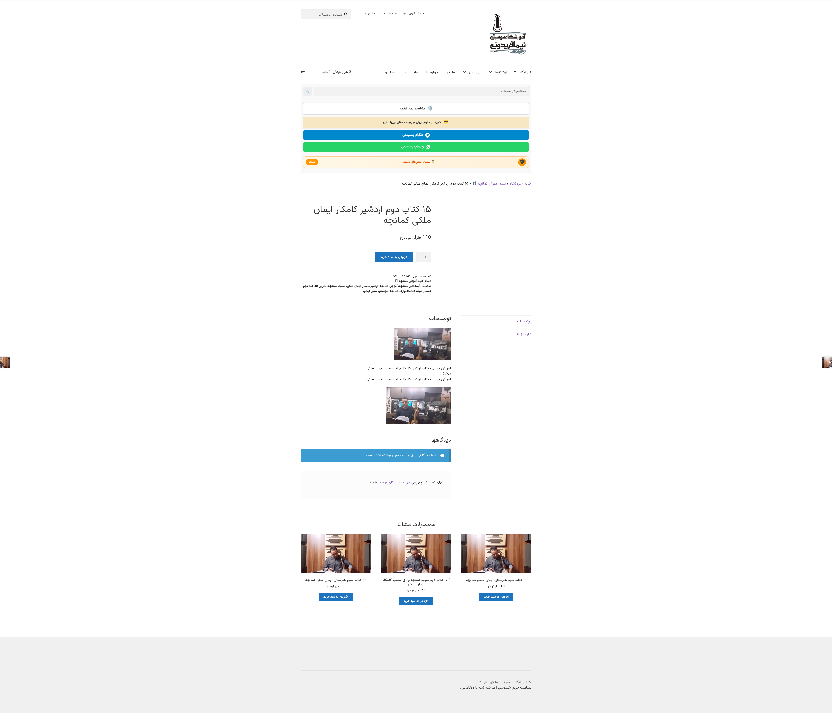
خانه (528, 183)
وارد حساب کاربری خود (394, 482)
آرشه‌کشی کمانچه (409, 286)
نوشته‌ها (501, 72)
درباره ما (432, 72)
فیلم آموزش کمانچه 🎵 (489, 183)
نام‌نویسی (476, 72)
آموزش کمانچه (388, 286)
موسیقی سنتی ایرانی (375, 291)
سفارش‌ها (369, 13)
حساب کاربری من (413, 13)
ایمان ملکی (354, 286)
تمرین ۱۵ (321, 286)
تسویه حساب (388, 13)
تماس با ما (411, 72)
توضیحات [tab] (524, 321)
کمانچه (394, 291)
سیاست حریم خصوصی (514, 687)
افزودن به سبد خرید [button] (496, 597)
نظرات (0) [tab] (524, 334)
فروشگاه (525, 72)
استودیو (451, 72)
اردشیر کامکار (370, 286)
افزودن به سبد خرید (394, 256)
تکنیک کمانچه (336, 286)
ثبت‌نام (312, 162)
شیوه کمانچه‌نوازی (411, 291)
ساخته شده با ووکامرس (478, 687)
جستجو (390, 72)
